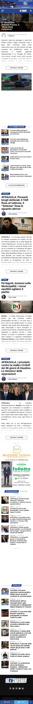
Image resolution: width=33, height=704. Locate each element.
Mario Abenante (13, 214)
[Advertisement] (16, 107)
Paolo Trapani (12, 297)
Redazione (11, 36)
